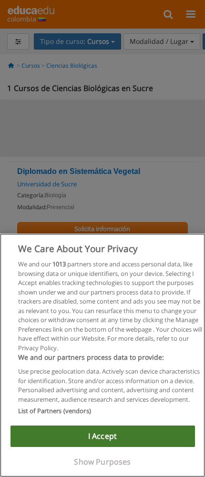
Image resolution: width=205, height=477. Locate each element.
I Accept (102, 436)
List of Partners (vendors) (54, 410)
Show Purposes (102, 462)
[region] (102, 355)
